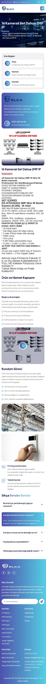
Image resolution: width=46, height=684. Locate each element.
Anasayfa (5, 31)
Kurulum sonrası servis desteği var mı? (20, 532)
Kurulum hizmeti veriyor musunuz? (18, 515)
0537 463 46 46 (18, 121)
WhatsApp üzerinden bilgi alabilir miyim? (21, 551)
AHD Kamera (7, 617)
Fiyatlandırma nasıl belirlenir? (16, 542)
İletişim (27, 621)
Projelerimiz (29, 617)
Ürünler (36, 33)
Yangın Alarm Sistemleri (11, 661)
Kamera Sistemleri (9, 653)
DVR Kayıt (6, 625)
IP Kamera (6, 613)
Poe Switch (6, 636)
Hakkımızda (29, 613)
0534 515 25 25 (7, 2)
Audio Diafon (7, 633)
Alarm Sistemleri (8, 629)
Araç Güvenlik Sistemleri (11, 665)
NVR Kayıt (6, 621)
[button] (42, 8)
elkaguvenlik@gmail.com (22, 2)
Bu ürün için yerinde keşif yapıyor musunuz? (18, 504)
